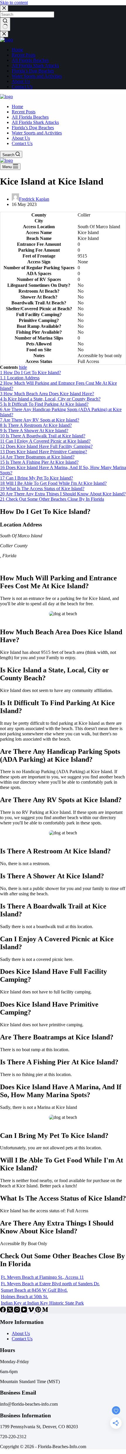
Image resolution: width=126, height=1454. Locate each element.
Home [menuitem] (17, 49)
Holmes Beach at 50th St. (24, 1296)
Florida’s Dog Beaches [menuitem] (33, 70)
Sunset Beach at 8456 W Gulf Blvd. (34, 1290)
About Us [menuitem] (21, 81)
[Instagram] (17, 1310)
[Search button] (5, 24)
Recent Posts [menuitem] (23, 54)
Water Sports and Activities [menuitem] (37, 76)
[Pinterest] (38, 1310)
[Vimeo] (31, 1310)
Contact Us (22, 1338)
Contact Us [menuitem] (22, 86)
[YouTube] (24, 1310)
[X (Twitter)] (10, 1310)
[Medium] (45, 1310)
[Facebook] (3, 1310)
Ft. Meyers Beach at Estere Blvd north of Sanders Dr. (50, 1283)
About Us (21, 1333)
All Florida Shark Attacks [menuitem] (35, 65)
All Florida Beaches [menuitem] (30, 60)
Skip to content (14, 2)
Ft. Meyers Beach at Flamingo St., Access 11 (42, 1277)
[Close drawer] (4, 34)
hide (23, 367)
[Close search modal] (4, 8)
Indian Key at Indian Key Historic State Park (42, 1302)
